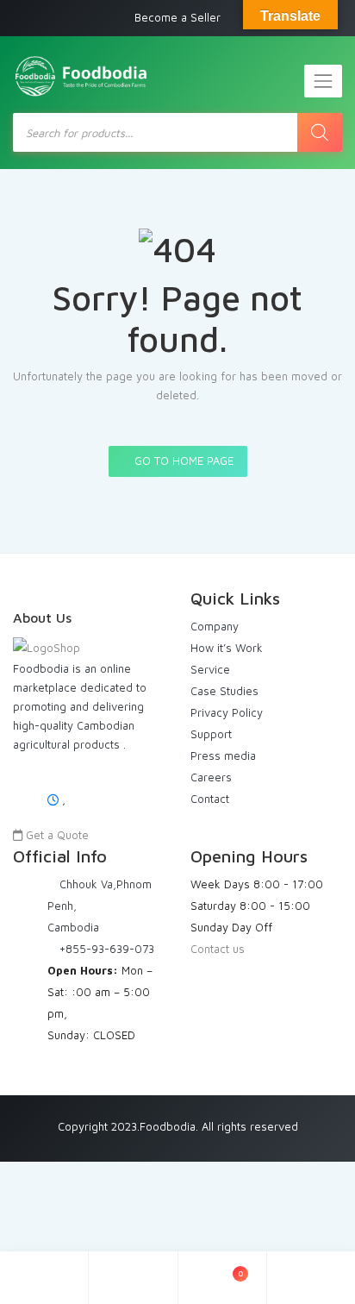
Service (210, 669)
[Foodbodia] (82, 76)
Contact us (217, 949)
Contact (209, 799)
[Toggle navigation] (323, 81)
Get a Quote (55, 835)
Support (211, 734)
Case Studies (224, 691)
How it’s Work (226, 648)
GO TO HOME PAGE (182, 460)
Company (214, 626)
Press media (223, 755)
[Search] (319, 132)
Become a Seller (177, 17)
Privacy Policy (226, 712)
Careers (211, 777)
